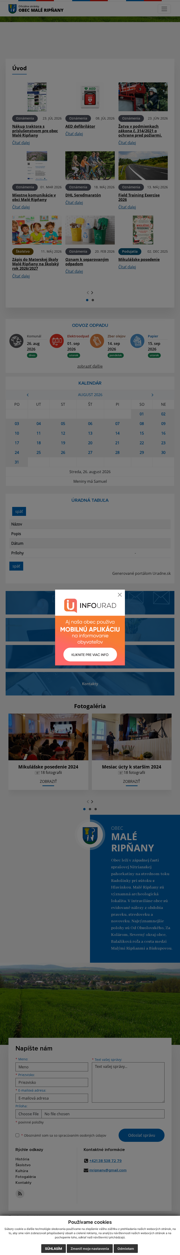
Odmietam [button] (125, 1249)
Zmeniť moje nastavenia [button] (90, 1249)
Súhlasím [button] (53, 1249)
